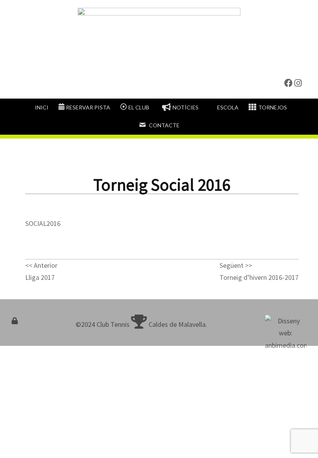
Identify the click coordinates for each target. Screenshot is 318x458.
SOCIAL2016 (42, 223)
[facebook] (288, 83)
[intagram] (298, 83)
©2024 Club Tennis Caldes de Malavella (141, 324)
